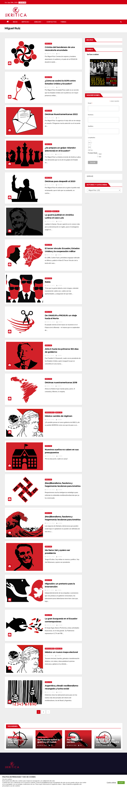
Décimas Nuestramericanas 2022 (61, 114)
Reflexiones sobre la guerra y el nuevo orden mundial (48, 742)
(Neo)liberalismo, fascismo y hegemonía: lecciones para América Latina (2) (62, 486)
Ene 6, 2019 (50, 386)
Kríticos (25, 22)
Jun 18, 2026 (72, 745)
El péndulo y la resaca (16, 740)
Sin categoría (71, 737)
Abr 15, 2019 (50, 285)
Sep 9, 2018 (50, 590)
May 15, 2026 (102, 745)
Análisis (37, 22)
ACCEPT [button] (121, 782)
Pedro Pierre (100, 737)
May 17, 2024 (50, 87)
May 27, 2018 (50, 692)
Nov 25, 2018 (50, 456)
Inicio (15, 22)
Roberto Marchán (43, 737)
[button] (121, 22)
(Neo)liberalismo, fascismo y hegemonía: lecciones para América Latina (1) (62, 519)
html (100, 154)
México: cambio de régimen (58, 416)
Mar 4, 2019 (50, 355)
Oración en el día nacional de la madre (107, 740)
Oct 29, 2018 (50, 489)
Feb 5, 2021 (50, 154)
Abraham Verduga (13, 737)
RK (59, 53)
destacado (48, 211)
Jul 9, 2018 (50, 655)
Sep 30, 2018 (50, 556)
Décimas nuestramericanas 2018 (61, 382)
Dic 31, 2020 (50, 185)
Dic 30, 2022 (50, 117)
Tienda (63, 22)
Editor (59, 154)
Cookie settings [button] (111, 782)
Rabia (47, 282)
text (100, 156)
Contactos (52, 22)
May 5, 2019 (50, 255)
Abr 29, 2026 (50, 53)
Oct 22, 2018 (50, 523)
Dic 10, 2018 (50, 419)
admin (60, 221)
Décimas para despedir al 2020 (60, 181)
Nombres (90, 114)
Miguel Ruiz (48, 43)
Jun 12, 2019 (50, 221)
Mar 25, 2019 (50, 322)
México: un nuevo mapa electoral (61, 652)
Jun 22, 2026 (13, 745)
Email (90, 103)
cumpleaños (91, 137)
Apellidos (90, 126)
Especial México (49, 412)
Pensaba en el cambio (74, 740)
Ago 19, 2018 (50, 625)
